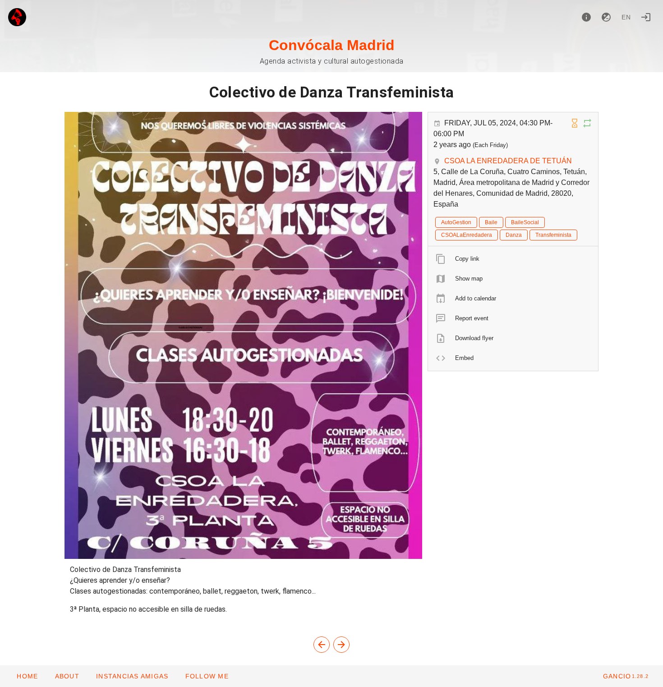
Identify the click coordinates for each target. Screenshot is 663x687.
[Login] (646, 17)
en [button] (626, 17)
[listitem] (513, 259)
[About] (586, 17)
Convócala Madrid (332, 45)
